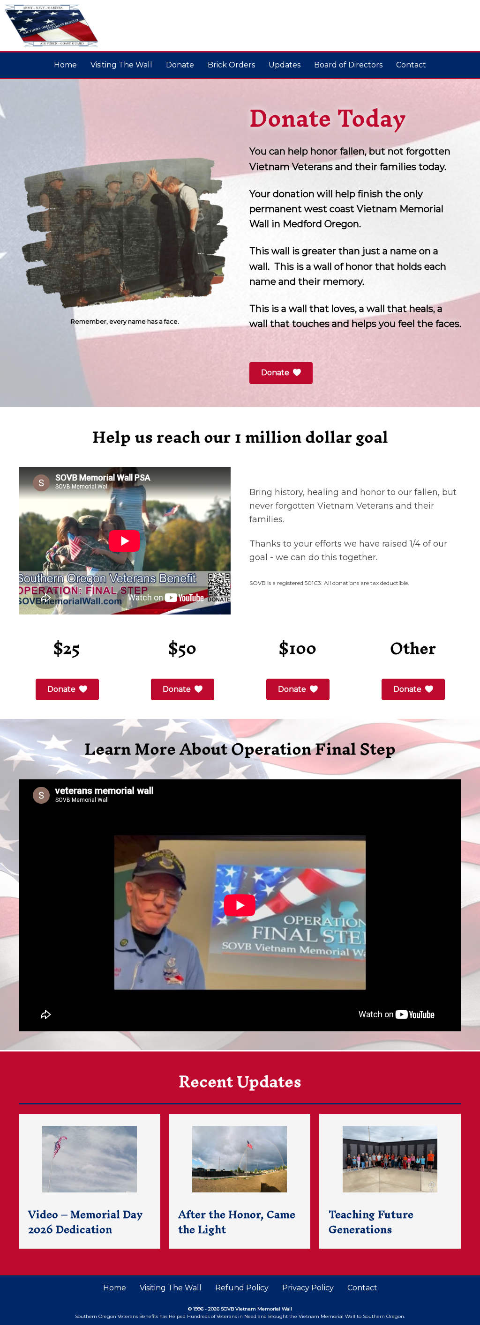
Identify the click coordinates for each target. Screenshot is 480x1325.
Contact (411, 64)
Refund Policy (242, 1287)
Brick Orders (231, 64)
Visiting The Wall (121, 64)
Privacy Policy (308, 1287)
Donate (180, 64)
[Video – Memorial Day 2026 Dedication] (89, 1181)
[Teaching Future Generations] (390, 1181)
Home (65, 64)
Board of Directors (348, 64)
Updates (284, 64)
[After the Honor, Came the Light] (239, 1181)
